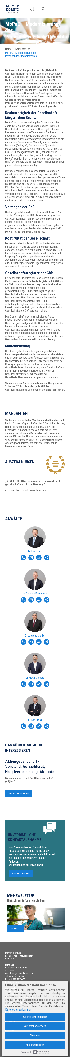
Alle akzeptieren (35, 1045)
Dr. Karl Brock (35, 719)
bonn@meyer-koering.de (21, 973)
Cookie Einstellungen (35, 1017)
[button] (31, 9)
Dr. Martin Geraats (35, 677)
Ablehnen (35, 1035)
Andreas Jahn (35, 551)
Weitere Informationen (19, 793)
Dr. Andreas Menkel (35, 635)
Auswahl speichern (35, 1026)
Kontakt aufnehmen (20, 873)
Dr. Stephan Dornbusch (35, 593)
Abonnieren (15, 928)
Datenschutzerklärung (18, 1009)
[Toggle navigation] (60, 9)
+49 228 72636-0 (16, 976)
